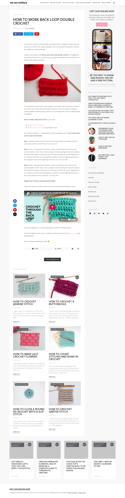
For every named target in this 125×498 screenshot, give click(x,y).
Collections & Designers (83, 2)
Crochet (91, 177)
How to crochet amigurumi (105, 147)
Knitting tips (44, 2)
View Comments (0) (52, 259)
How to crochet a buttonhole (61, 303)
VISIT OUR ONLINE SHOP (19, 489)
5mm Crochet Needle (36, 125)
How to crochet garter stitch (60, 410)
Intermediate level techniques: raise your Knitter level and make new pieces (106, 131)
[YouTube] (103, 213)
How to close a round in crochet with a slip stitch (28, 411)
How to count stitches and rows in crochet (63, 356)
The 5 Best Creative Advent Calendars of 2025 (98, 118)
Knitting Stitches (55, 2)
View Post (16, 321)
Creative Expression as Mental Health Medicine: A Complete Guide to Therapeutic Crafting (100, 105)
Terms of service (72, 492)
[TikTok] (108, 213)
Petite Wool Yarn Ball (36, 128)
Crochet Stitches (68, 2)
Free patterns (106, 2)
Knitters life (96, 2)
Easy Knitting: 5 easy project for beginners (106, 157)
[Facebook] (90, 213)
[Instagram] (95, 213)
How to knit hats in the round (106, 138)
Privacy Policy (82, 492)
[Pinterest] (99, 213)
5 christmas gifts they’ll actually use (101, 124)
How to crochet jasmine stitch (24, 303)
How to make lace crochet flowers (25, 355)
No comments (30, 28)
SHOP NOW (102, 25)
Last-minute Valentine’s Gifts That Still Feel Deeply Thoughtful (100, 98)
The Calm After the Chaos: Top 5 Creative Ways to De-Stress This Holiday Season (101, 112)
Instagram (72, 233)
